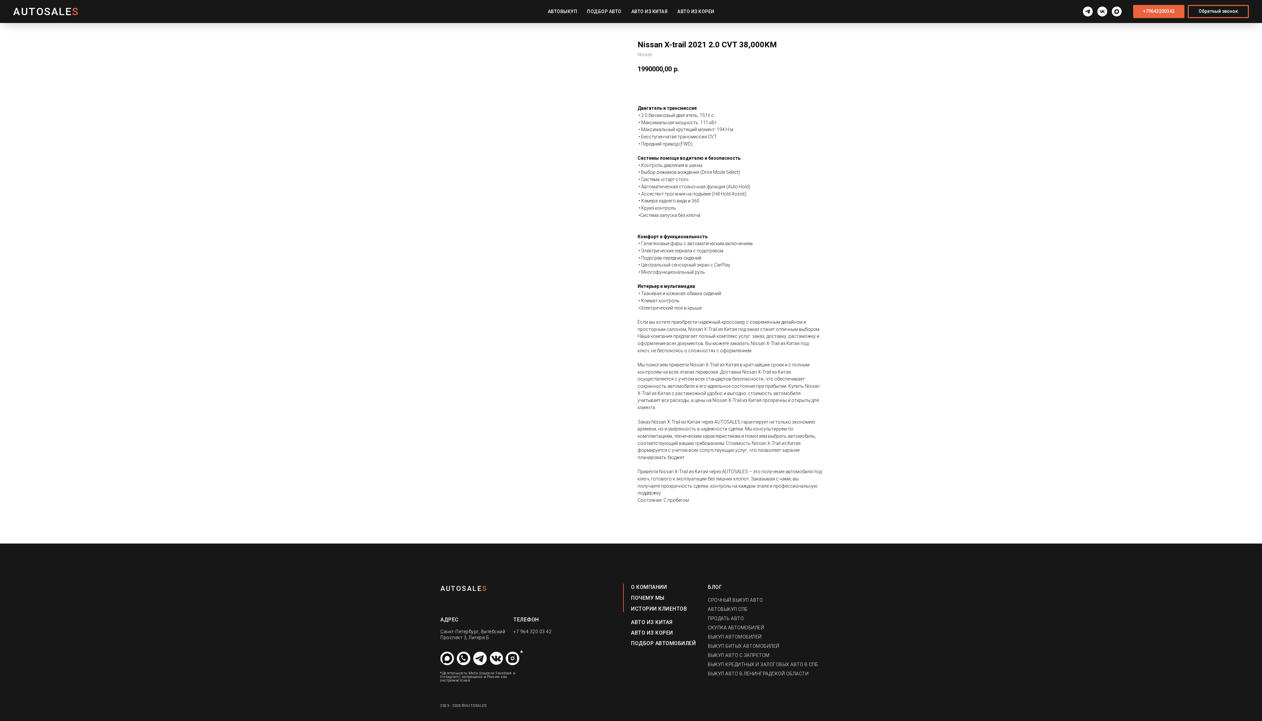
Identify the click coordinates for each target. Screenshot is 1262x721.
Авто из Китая (649, 11)
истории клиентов (659, 609)
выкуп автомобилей (735, 637)
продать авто (726, 618)
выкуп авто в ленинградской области (758, 673)
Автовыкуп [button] (562, 11)
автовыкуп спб (728, 609)
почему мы (648, 598)
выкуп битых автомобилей (744, 646)
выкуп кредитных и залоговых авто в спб (763, 664)
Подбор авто (604, 11)
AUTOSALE (461, 589)
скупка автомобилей (736, 627)
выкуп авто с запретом (739, 655)
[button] (1218, 11)
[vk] (1102, 11)
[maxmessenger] (1117, 11)
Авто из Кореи (695, 11)
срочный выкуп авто (735, 600)
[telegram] (1088, 11)
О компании (649, 587)
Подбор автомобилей (663, 643)
